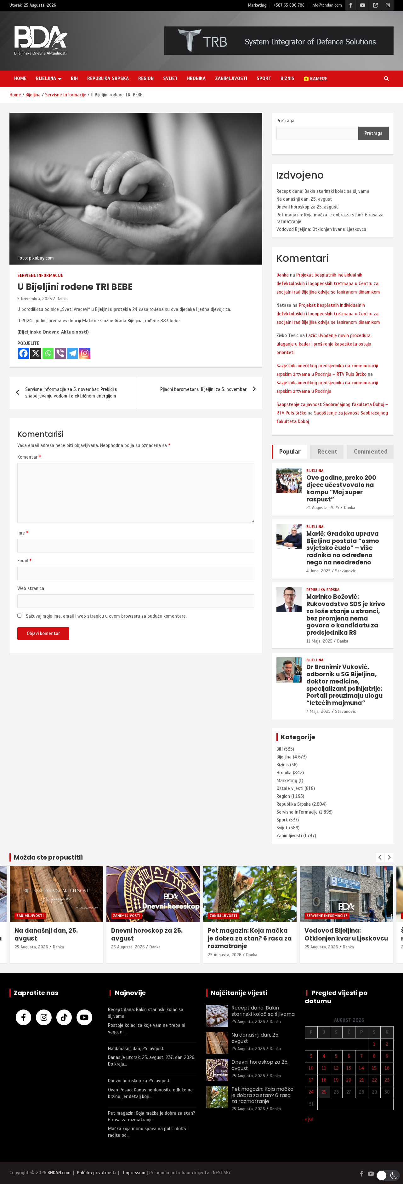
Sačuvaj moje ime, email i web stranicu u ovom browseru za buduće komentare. (106, 616)
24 (311, 1092)
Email (24, 560)
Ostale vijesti (289, 788)
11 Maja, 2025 (319, 641)
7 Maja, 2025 (318, 711)
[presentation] (380, 857)
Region (146, 78)
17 (311, 1080)
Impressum (134, 1172)
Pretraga (285, 120)
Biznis (287, 78)
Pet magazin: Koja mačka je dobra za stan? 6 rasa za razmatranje (153, 938)
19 (336, 1080)
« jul (309, 1119)
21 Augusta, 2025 (322, 507)
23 (386, 1080)
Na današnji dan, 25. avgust (304, 199)
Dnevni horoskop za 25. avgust (307, 207)
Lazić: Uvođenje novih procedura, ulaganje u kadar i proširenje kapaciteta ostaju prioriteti (324, 344)
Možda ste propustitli (48, 857)
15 (374, 1068)
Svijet (170, 78)
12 (336, 1068)
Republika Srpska (108, 78)
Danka (62, 298)
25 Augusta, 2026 (31, 947)
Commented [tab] (371, 451)
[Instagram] (84, 353)
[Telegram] (72, 353)
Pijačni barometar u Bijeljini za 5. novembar (203, 389)
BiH (74, 78)
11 (324, 1068)
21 (361, 1080)
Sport (264, 78)
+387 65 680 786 (289, 5)
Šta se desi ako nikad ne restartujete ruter (342, 934)
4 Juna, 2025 (318, 571)
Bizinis (282, 765)
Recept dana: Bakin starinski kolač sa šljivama (322, 191)
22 (374, 1080)
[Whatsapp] (48, 353)
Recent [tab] (327, 451)
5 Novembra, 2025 (34, 298)
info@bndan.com (327, 5)
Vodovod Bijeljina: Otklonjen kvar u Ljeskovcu (321, 229)
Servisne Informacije (40, 275)
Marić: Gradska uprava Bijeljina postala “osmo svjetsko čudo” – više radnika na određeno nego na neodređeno (342, 548)
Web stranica (30, 588)
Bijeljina (46, 78)
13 (348, 1068)
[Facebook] (23, 353)
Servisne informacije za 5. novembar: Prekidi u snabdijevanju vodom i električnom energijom (71, 392)
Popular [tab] (290, 451)
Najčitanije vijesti (239, 992)
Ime (22, 533)
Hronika (196, 78)
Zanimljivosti (231, 78)
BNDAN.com (59, 1172)
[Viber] (60, 353)
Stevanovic (345, 571)
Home (20, 78)
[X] (35, 353)
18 (323, 1080)
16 (387, 1068)
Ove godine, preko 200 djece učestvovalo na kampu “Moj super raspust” (341, 488)
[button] (388, 1175)
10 (311, 1068)
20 (348, 1080)
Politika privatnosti (96, 1172)
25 (323, 1092)
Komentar (29, 457)
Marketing (257, 5)
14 (361, 1068)
